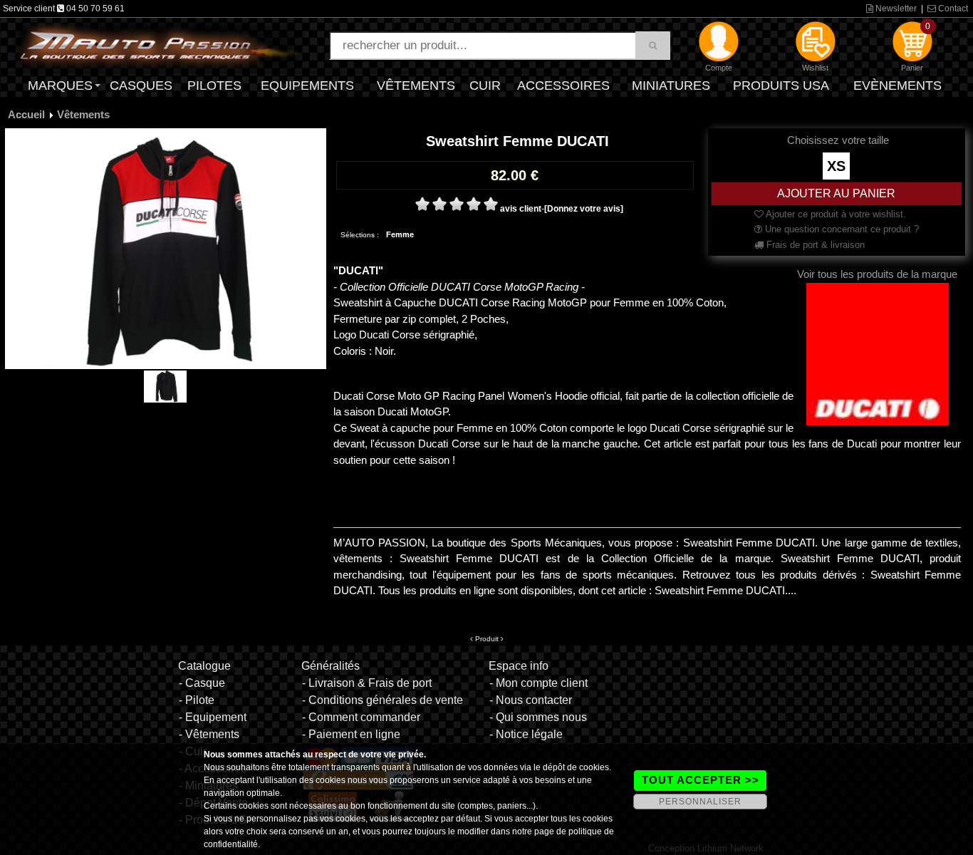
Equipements (307, 85)
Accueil (26, 114)
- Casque (202, 683)
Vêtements (416, 85)
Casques (141, 85)
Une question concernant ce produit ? (840, 229)
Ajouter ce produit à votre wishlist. (835, 214)
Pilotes (214, 85)
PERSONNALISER (700, 802)
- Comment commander (361, 717)
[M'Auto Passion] (159, 45)
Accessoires (563, 85)
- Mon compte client (538, 683)
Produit (487, 639)
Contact (952, 9)
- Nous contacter (530, 700)
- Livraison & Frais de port (367, 683)
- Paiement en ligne (351, 734)
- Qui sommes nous (538, 717)
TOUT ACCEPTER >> (700, 780)
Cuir (485, 85)
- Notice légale (526, 734)
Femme (400, 234)
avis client (520, 209)
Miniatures (671, 85)
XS (836, 166)
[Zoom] (165, 248)
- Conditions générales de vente (382, 700)
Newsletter (895, 9)
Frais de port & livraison (814, 244)
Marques (60, 85)
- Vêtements (209, 734)
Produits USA (781, 85)
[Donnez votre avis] (583, 209)
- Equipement (212, 717)
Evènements (897, 85)
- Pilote (196, 700)
